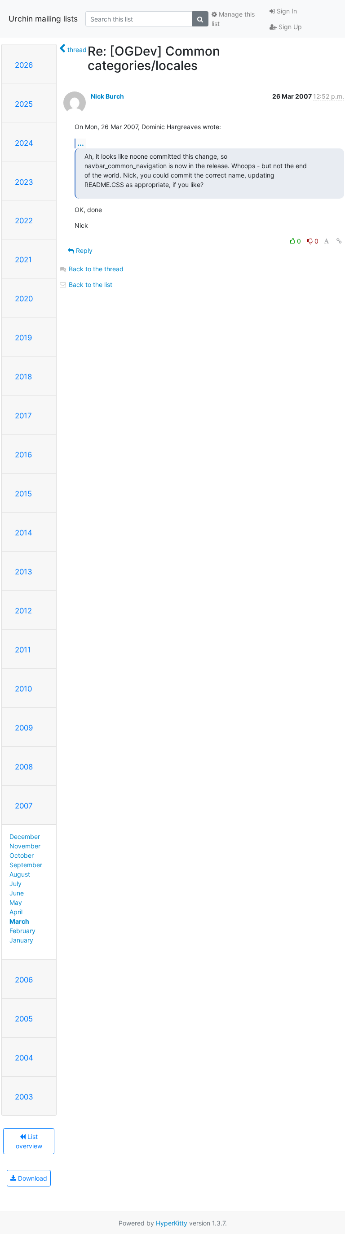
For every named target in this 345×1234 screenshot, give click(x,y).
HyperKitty (171, 1223)
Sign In (286, 11)
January (21, 940)
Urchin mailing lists (43, 18)
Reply (83, 250)
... (80, 143)
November (24, 846)
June (16, 893)
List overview (29, 1141)
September (25, 865)
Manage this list (233, 18)
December (24, 836)
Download (31, 1178)
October (21, 855)
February (22, 930)
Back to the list (89, 284)
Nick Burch (107, 96)
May (15, 902)
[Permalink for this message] (339, 241)
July (15, 883)
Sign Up (289, 26)
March (19, 921)
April (15, 912)
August (19, 874)
